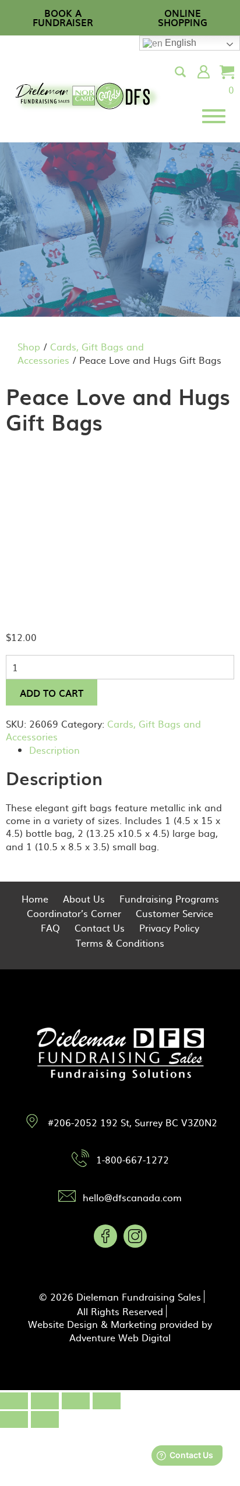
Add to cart (51, 693)
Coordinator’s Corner (74, 913)
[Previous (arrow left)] (14, 1419)
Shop (28, 346)
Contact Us (100, 927)
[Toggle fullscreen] (76, 1400)
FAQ (50, 927)
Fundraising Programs (169, 898)
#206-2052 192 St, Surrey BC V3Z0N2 (132, 1122)
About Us (84, 898)
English (179, 43)
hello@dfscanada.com (132, 1197)
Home (35, 898)
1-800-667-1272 (132, 1159)
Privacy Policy (169, 927)
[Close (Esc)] (14, 1400)
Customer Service (174, 913)
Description (54, 750)
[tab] (131, 749)
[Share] (45, 1400)
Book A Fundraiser (63, 17)
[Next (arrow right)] (45, 1419)
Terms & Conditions (120, 943)
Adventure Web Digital (120, 1337)
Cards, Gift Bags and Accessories (80, 352)
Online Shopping (182, 17)
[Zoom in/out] (107, 1400)
